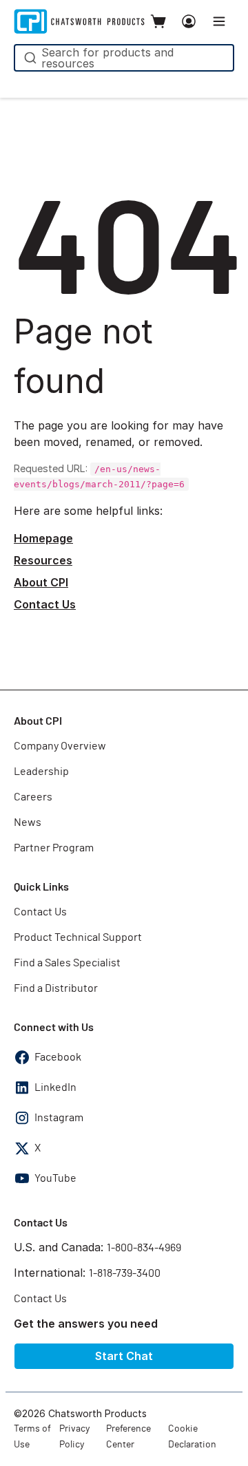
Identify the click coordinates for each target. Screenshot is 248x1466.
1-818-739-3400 (125, 1273)
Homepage (43, 538)
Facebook (57, 1057)
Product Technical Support (78, 937)
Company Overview (60, 746)
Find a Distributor (56, 988)
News (27, 822)
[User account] (189, 21)
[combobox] (124, 58)
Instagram (58, 1117)
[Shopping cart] (158, 21)
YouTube (55, 1178)
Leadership (41, 771)
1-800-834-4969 (144, 1247)
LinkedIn (55, 1087)
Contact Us (45, 604)
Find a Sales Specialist (67, 962)
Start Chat (124, 1356)
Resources (43, 560)
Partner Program (54, 847)
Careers (33, 797)
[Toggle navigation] (219, 21)
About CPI (41, 582)
